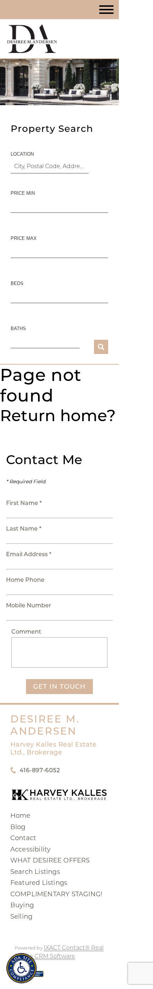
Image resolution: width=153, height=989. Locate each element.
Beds (17, 283)
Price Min (23, 193)
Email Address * (28, 554)
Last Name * (23, 528)
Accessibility (30, 849)
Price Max (24, 238)
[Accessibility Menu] (21, 968)
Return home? (58, 415)
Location (22, 154)
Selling (21, 916)
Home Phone (25, 579)
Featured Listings (38, 883)
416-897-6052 (40, 770)
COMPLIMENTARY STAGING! (56, 894)
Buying (22, 905)
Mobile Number (28, 605)
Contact (23, 838)
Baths (18, 328)
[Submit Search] (101, 347)
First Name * (24, 503)
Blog (18, 827)
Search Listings (35, 872)
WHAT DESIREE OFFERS (50, 860)
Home (20, 815)
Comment (26, 631)
